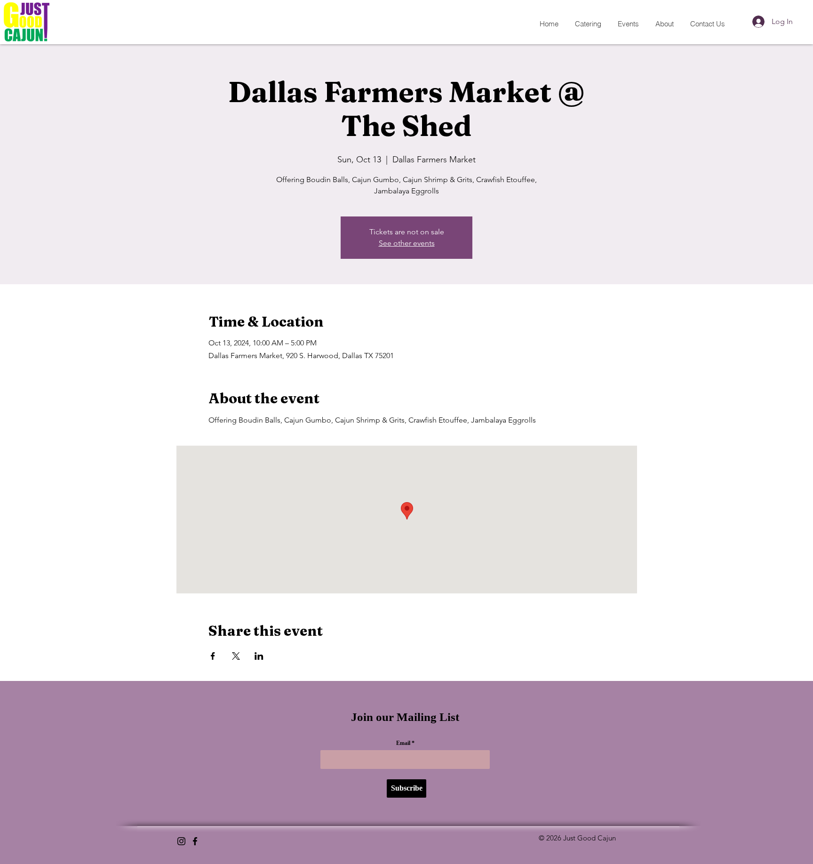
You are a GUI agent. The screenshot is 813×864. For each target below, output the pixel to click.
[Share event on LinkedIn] (259, 656)
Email (403, 743)
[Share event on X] (235, 656)
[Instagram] (181, 841)
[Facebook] (195, 841)
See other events (407, 243)
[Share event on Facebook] (212, 656)
